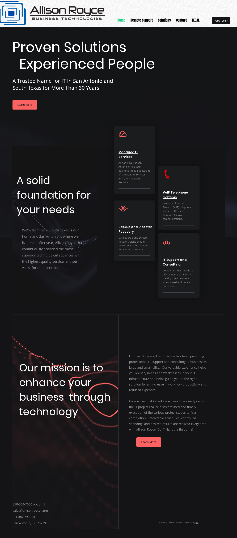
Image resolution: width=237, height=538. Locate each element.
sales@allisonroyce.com (30, 510)
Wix (197, 523)
